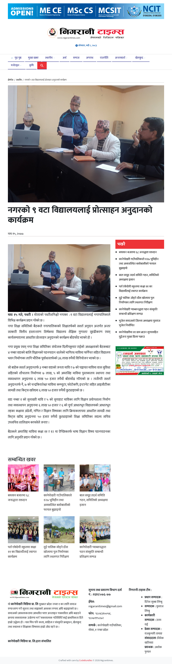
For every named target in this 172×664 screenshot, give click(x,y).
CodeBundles (86, 660)
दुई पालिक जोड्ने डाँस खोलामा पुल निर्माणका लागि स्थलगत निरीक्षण (136, 300)
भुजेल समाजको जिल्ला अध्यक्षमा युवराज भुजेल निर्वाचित (139, 323)
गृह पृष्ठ (17, 57)
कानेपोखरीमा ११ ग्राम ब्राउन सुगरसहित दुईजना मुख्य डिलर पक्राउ (138, 334)
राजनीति (104, 57)
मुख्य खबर (33, 57)
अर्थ (64, 57)
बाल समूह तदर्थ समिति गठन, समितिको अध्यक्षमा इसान (139, 277)
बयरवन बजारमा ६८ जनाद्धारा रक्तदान (138, 252)
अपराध (89, 57)
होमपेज (10, 80)
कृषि (31, 65)
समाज (76, 57)
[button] (42, 65)
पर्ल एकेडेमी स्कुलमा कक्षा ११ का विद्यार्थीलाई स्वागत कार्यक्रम (135, 289)
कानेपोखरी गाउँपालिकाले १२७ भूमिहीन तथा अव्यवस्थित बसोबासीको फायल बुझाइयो (139, 264)
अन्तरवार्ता (120, 57)
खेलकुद (139, 57)
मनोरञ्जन (15, 65)
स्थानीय (49, 57)
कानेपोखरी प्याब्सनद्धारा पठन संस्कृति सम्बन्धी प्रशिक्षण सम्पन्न (138, 311)
